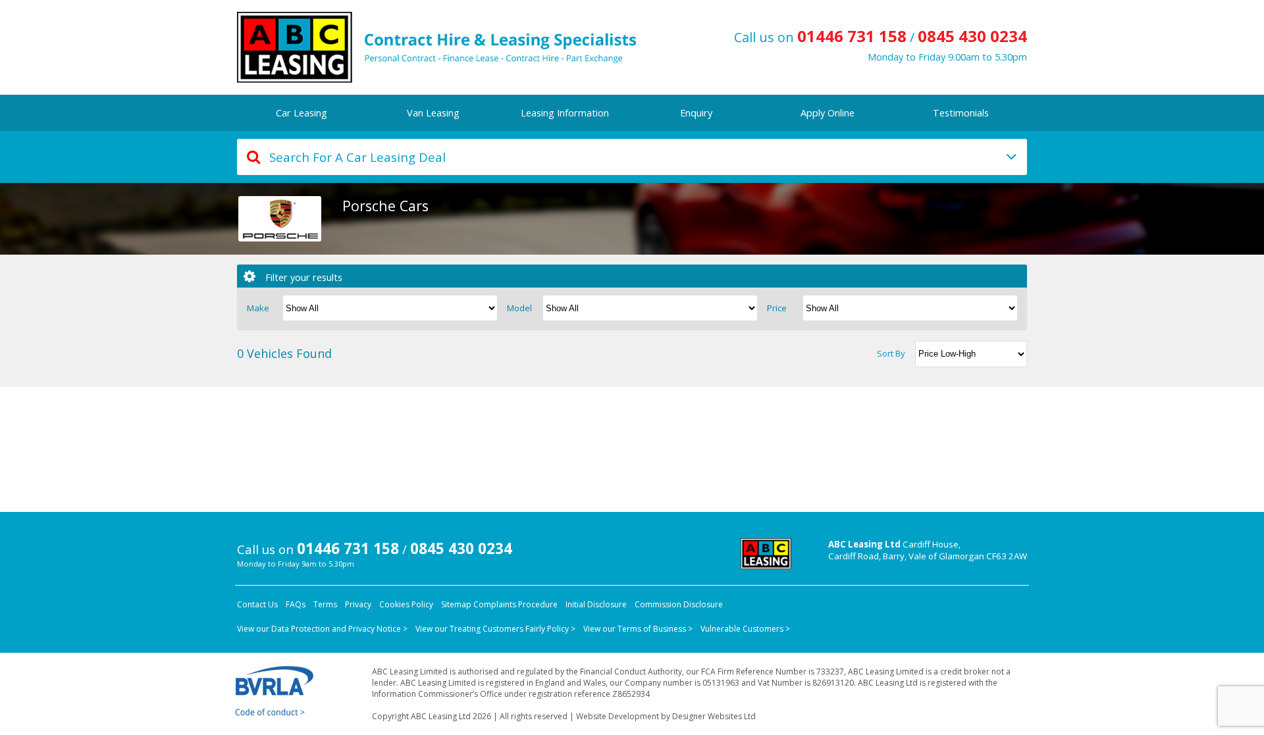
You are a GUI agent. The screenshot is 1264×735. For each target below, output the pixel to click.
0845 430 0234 (972, 36)
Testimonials (961, 112)
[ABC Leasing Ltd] (463, 47)
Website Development (617, 716)
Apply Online (828, 112)
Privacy (358, 604)
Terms (325, 604)
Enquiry (696, 112)
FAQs (295, 604)
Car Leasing (301, 112)
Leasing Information (565, 112)
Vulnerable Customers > (745, 628)
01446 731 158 (852, 36)
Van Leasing (433, 112)
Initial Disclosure (596, 604)
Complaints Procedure (515, 604)
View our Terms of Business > (638, 628)
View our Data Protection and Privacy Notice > (322, 628)
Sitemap (456, 604)
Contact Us (257, 604)
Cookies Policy (406, 604)
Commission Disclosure (679, 604)
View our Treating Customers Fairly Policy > (495, 628)
